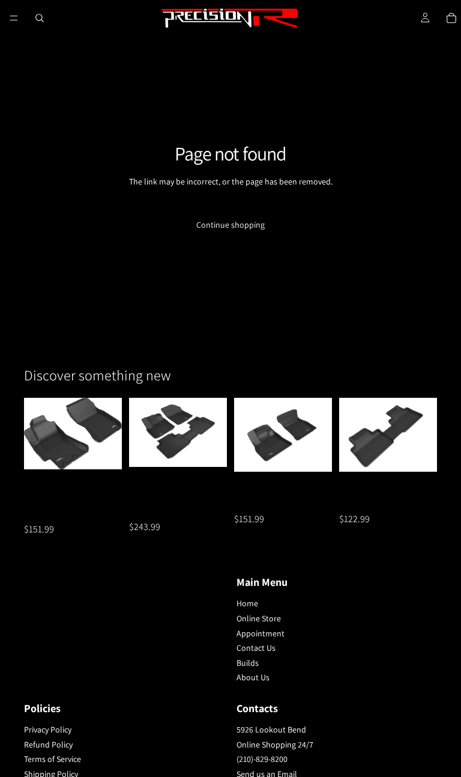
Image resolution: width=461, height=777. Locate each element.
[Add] (103, 451)
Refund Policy (48, 744)
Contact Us (256, 647)
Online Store (259, 618)
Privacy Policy (47, 729)
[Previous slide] (37, 434)
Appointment (261, 632)
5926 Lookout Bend (271, 729)
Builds (248, 662)
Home (247, 603)
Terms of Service (52, 759)
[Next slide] (108, 434)
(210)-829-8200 (262, 759)
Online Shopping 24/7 (275, 744)
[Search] (39, 18)
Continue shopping (230, 224)
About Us (253, 677)
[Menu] (14, 18)
